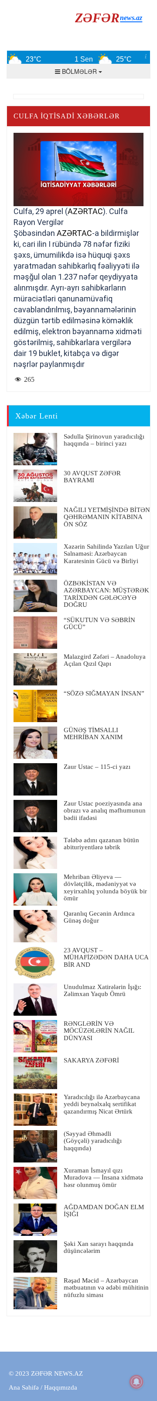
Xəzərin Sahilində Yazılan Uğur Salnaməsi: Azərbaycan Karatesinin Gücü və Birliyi (106, 553)
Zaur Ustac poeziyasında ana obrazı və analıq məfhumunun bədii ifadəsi (105, 810)
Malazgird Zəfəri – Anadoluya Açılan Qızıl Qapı (105, 660)
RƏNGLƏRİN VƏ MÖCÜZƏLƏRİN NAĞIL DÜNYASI (99, 1030)
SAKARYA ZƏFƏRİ (91, 1060)
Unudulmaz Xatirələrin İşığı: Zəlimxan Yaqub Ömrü (102, 990)
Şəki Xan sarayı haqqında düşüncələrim (98, 1247)
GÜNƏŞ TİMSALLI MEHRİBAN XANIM (93, 733)
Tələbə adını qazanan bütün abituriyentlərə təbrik (101, 844)
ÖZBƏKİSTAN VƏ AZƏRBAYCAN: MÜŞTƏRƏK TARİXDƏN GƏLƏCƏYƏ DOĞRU (106, 594)
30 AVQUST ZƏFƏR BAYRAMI (92, 477)
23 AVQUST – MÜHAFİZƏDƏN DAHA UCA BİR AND (106, 957)
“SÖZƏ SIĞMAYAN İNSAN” (104, 693)
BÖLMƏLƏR (79, 71)
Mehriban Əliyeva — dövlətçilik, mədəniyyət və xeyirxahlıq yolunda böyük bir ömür (105, 887)
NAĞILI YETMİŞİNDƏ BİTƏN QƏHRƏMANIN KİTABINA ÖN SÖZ (107, 517)
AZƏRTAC (85, 211)
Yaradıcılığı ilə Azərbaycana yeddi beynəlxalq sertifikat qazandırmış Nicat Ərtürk (102, 1104)
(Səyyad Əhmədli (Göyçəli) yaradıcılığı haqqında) (93, 1141)
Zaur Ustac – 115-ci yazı (97, 766)
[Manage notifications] (136, 1382)
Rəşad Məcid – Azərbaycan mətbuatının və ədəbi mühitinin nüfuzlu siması (106, 1287)
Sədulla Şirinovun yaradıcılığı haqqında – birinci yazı (104, 440)
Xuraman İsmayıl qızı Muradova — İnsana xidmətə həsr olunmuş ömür (103, 1177)
